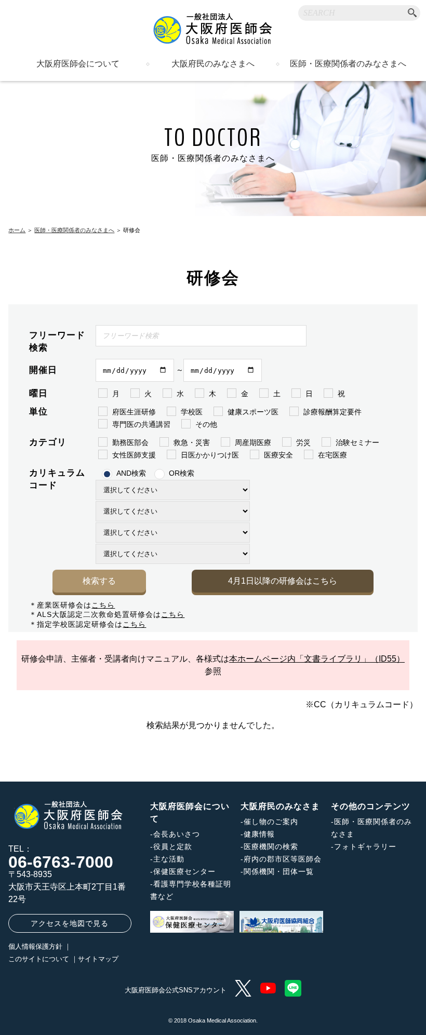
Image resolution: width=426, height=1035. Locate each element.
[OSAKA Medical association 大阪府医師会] (213, 28)
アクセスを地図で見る (70, 923)
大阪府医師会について (77, 64)
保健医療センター (184, 871)
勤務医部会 (130, 442)
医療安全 (278, 455)
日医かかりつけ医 (210, 455)
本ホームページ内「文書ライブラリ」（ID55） (317, 658)
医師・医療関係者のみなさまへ (348, 64)
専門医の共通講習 (141, 424)
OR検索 (181, 473)
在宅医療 (332, 455)
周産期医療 (253, 442)
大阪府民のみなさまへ (213, 64)
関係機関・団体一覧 (279, 871)
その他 (206, 424)
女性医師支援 (134, 455)
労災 (303, 442)
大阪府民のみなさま (280, 806)
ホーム (16, 230)
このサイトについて (38, 959)
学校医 (192, 412)
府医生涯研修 (134, 412)
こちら (103, 605)
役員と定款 (172, 846)
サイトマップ (98, 959)
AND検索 (131, 473)
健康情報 (259, 834)
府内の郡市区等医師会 (283, 859)
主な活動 (168, 859)
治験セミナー (357, 442)
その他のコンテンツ (370, 806)
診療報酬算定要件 (332, 412)
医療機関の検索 (271, 846)
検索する (99, 580)
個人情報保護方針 (35, 946)
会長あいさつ (176, 834)
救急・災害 (192, 442)
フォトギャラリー (365, 846)
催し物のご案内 (271, 821)
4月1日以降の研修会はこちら (282, 580)
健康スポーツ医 (253, 412)
